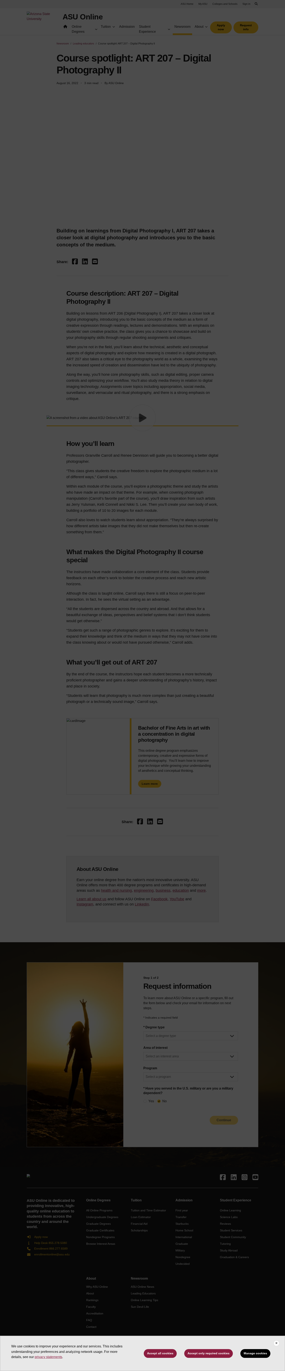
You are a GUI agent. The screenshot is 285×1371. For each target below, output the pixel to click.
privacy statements (48, 1357)
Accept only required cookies (209, 1353)
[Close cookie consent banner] (276, 1343)
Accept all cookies (160, 1353)
